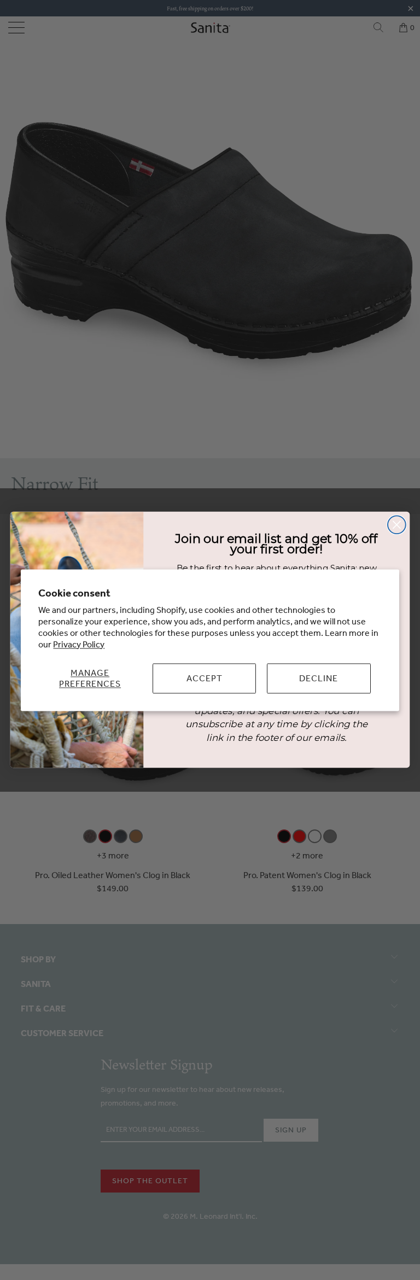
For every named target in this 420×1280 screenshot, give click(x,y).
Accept (204, 678)
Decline (318, 678)
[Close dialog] (397, 525)
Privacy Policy (78, 644)
